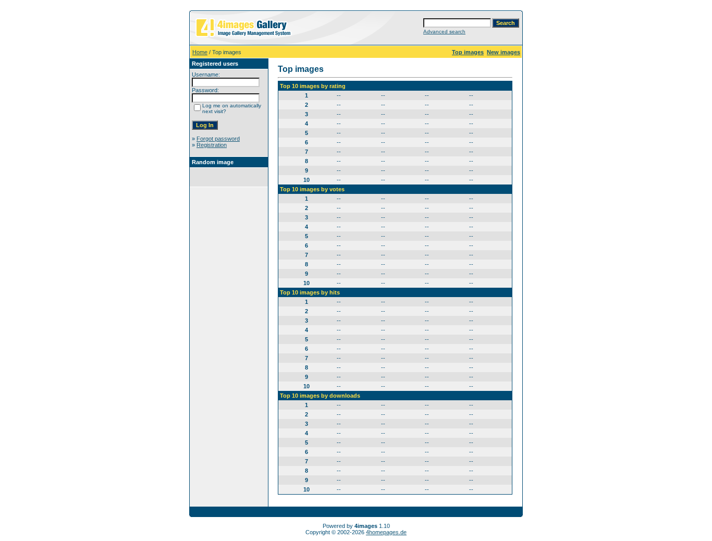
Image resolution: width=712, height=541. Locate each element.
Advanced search (444, 31)
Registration (212, 145)
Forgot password (218, 139)
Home (199, 52)
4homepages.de (386, 532)
